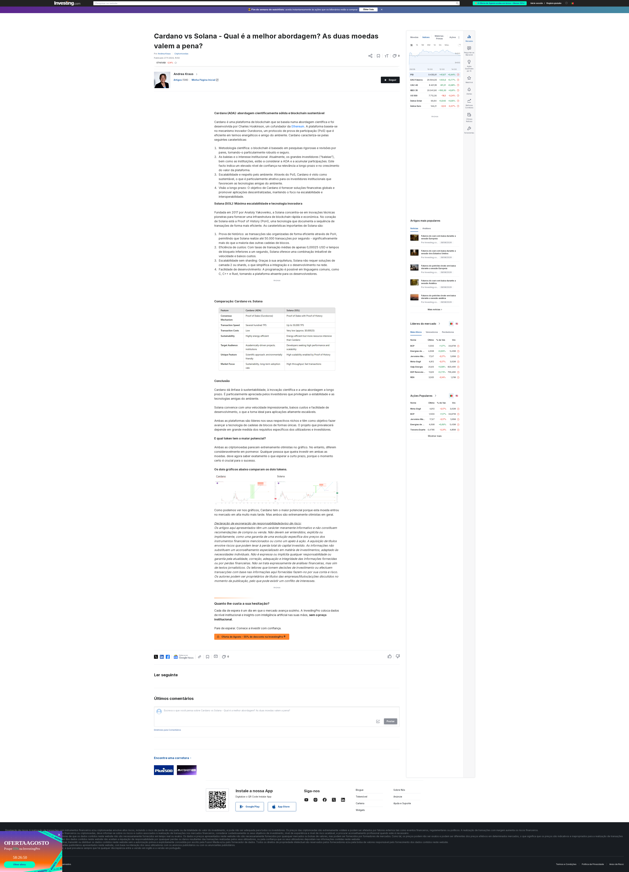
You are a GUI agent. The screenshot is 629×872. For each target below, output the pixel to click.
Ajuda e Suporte (402, 803)
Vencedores (432, 332)
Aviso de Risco (616, 864)
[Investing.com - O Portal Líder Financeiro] (67, 3)
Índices (425, 37)
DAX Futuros (416, 80)
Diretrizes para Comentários (167, 730)
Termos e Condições (566, 864)
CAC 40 (414, 85)
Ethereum (297, 126)
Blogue (359, 789)
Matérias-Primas (439, 37)
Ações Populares (421, 395)
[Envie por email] (216, 656)
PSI (411, 74)
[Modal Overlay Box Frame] (31, 851)
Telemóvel (361, 796)
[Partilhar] (370, 56)
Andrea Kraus (183, 74)
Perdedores (448, 332)
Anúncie (397, 796)
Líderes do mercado (423, 323)
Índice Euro (415, 106)
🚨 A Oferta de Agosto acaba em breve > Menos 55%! (500, 3)
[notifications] (566, 3)
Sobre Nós (399, 789)
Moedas (414, 37)
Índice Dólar (416, 101)
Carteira (360, 803)
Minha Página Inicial (203, 79)
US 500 (413, 95)
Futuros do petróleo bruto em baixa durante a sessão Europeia (438, 267)
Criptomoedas (181, 53)
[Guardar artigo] (378, 56)
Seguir (392, 79)
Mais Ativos (416, 332)
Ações (452, 37)
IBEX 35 (414, 90)
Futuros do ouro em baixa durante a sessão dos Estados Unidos (438, 252)
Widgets (360, 810)
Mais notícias (434, 309)
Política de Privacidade (593, 864)
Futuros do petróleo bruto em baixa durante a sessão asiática (438, 296)
